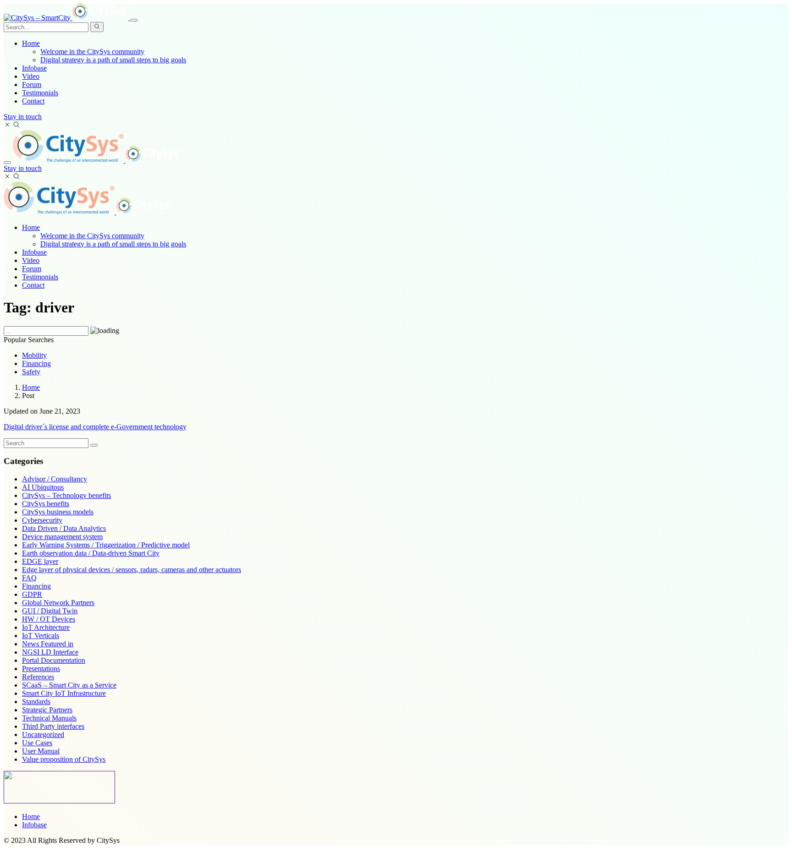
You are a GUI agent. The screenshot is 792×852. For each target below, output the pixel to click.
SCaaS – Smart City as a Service (69, 685)
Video (30, 76)
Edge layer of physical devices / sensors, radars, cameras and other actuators (131, 569)
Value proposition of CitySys (63, 759)
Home (31, 227)
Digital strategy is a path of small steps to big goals (113, 60)
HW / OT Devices (48, 619)
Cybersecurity (42, 520)
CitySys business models (58, 512)
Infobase (34, 68)
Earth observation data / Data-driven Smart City (91, 553)
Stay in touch (23, 116)
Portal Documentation (53, 660)
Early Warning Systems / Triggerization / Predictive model (106, 545)
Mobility (34, 355)
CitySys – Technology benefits (66, 495)
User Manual (41, 751)
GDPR (32, 594)
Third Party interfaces (53, 726)
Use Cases (37, 743)
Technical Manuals (49, 718)
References (38, 677)
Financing (36, 363)
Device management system (62, 537)
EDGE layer (40, 561)
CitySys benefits (45, 504)
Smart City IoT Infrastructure (64, 693)
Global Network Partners (58, 602)
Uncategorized (43, 734)
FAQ (29, 578)
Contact (33, 101)
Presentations (41, 668)
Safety (31, 372)
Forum (31, 84)
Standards (36, 701)
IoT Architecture (46, 627)
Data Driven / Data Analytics (64, 528)
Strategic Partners (47, 710)
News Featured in (47, 644)
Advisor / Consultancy (54, 479)
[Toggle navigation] (134, 20)
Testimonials (40, 93)
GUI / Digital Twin (49, 611)
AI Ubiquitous (43, 487)
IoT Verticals (40, 635)
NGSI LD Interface (50, 652)
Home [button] (31, 43)
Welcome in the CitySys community (92, 51)
